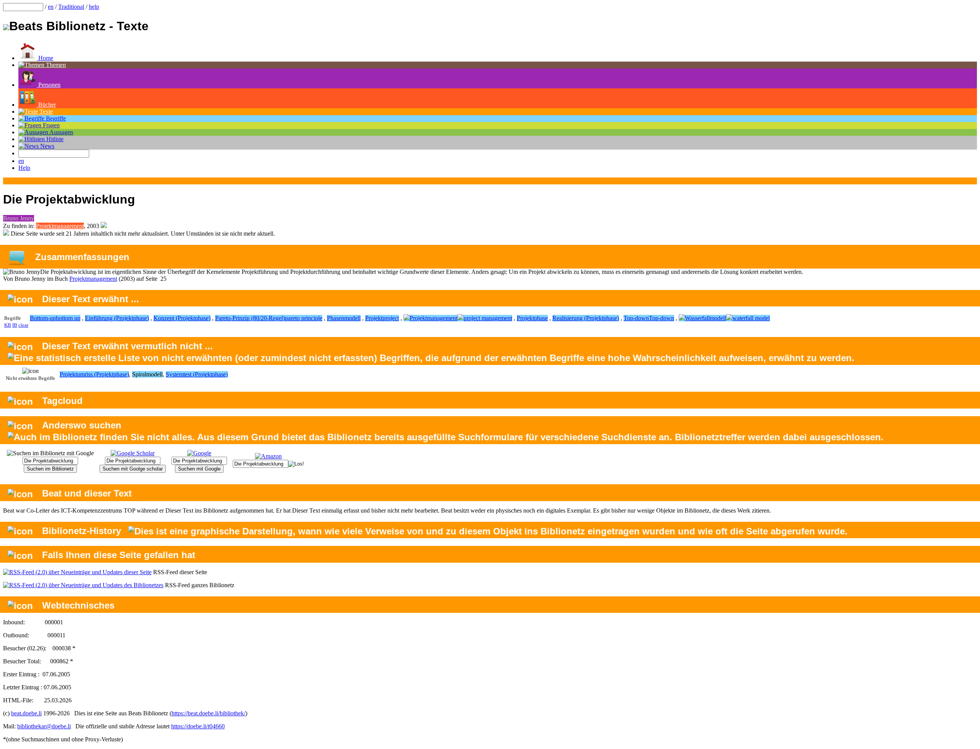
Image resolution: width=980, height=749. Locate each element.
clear (23, 325)
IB (14, 325)
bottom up (68, 318)
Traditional (71, 6)
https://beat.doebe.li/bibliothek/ (208, 713)
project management (488, 318)
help (94, 6)
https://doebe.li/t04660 (198, 726)
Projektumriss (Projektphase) (94, 374)
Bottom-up (43, 318)
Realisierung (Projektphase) (585, 318)
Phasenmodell (344, 318)
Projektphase (532, 318)
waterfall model (751, 318)
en (51, 6)
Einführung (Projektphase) (117, 318)
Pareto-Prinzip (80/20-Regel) (250, 318)
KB (7, 325)
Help (24, 167)
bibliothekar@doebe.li (44, 726)
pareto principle (303, 318)
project (390, 318)
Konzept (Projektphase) (182, 318)
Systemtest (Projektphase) (197, 374)
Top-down (636, 318)
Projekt (373, 318)
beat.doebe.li (26, 713)
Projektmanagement (60, 226)
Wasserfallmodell (705, 318)
